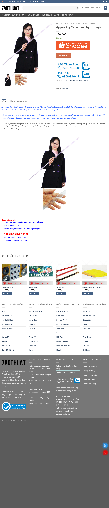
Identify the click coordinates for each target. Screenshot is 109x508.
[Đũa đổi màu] (68, 272)
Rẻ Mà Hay (87, 311)
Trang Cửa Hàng (89, 384)
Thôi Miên (87, 337)
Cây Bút (32, 324)
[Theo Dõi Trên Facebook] (102, 1)
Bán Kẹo (5, 341)
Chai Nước (33, 333)
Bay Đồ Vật (6, 346)
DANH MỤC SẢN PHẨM (30, 15)
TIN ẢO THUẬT (67, 15)
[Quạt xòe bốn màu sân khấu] (94, 272)
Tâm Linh (86, 329)
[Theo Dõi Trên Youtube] (106, 1)
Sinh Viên (87, 320)
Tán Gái (86, 333)
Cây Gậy (65, 88)
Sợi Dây (86, 324)
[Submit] (77, 8)
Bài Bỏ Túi (5, 337)
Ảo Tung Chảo (7, 333)
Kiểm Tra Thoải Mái (63, 346)
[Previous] (1, 280)
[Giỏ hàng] (105, 8)
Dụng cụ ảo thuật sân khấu (83, 23)
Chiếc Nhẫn (33, 341)
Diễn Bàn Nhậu (62, 311)
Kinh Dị (59, 350)
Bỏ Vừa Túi (33, 316)
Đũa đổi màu (60, 287)
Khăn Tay (59, 337)
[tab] (4, 101)
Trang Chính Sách (90, 366)
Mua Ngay (63, 55)
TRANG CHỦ (6, 15)
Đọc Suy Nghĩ (61, 320)
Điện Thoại (60, 316)
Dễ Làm (32, 350)
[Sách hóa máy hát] (14, 272)
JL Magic (85, 80)
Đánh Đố (32, 346)
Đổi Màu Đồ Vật (62, 324)
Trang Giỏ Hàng (89, 371)
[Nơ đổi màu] (41, 272)
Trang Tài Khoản (89, 379)
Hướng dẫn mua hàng (51, 15)
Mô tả (4, 101)
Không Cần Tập (62, 341)
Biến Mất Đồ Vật (35, 311)
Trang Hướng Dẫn (90, 375)
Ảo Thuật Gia (7, 316)
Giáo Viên (60, 329)
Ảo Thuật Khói (7, 320)
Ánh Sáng (5, 311)
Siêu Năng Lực (89, 316)
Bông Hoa (33, 320)
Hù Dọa (59, 333)
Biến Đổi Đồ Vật (8, 350)
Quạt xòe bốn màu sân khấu (92, 287)
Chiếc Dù (32, 337)
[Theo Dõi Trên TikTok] (104, 1)
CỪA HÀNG (16, 15)
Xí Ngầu (86, 350)
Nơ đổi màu (33, 287)
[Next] (107, 280)
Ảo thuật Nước (7, 329)
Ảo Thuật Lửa (7, 324)
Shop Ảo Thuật (62, 23)
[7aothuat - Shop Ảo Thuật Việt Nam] (10, 8)
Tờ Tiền (86, 346)
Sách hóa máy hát (8, 287)
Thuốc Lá (86, 341)
